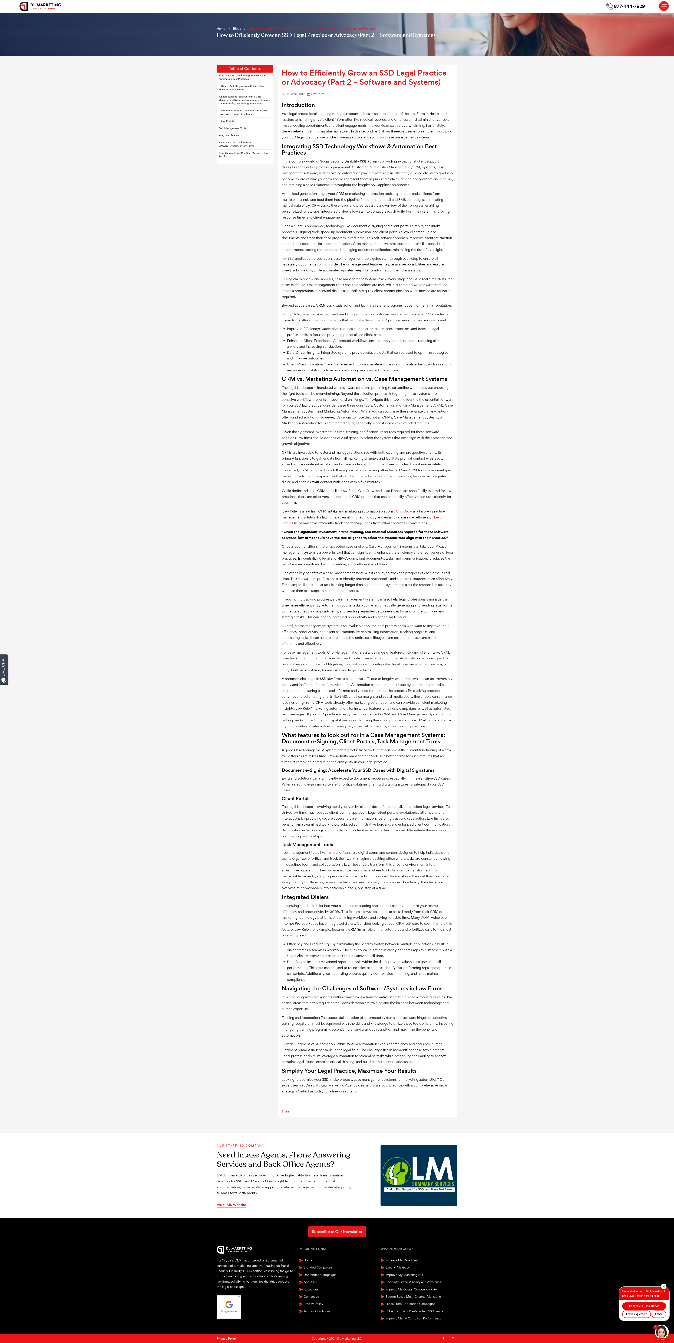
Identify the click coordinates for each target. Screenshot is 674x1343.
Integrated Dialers (229, 135)
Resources (310, 1289)
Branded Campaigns (317, 1267)
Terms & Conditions (316, 1311)
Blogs (237, 28)
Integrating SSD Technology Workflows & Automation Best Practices (242, 77)
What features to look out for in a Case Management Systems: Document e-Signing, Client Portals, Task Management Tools (244, 100)
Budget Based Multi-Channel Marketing (413, 1297)
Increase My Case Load (401, 1260)
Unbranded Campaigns (319, 1275)
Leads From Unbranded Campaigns (410, 1304)
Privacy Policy (313, 1304)
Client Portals (226, 121)
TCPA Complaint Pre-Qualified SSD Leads (414, 1311)
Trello (330, 852)
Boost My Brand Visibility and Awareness (413, 1282)
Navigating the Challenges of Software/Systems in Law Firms (236, 144)
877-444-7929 (629, 6)
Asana (347, 852)
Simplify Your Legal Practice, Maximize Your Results (244, 154)
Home (221, 28)
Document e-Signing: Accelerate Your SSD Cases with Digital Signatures (243, 112)
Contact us (311, 1297)
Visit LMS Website (231, 1204)
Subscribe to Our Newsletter (337, 1231)
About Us (310, 1282)
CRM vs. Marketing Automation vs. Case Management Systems (242, 88)
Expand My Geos (397, 1267)
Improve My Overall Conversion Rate (411, 1289)
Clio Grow (404, 511)
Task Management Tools (232, 128)
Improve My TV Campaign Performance (413, 1318)
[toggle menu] (664, 6)
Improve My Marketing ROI (404, 1275)
